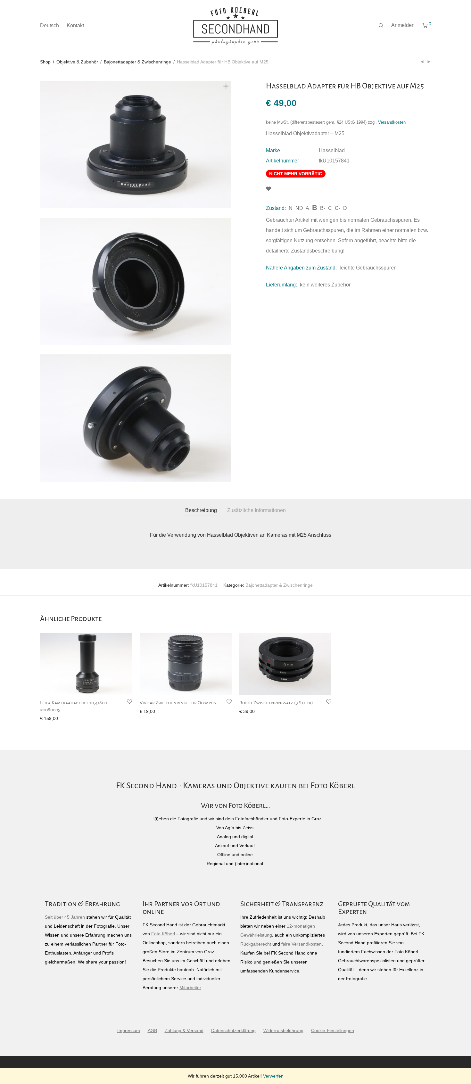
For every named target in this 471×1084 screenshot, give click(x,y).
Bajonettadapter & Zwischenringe (137, 61)
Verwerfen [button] (273, 1076)
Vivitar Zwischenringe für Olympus (178, 702)
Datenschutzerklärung (233, 1030)
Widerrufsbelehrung (283, 1030)
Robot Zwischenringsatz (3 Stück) (276, 702)
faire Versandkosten (301, 944)
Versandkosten (392, 122)
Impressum (128, 1030)
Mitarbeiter (190, 987)
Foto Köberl (163, 933)
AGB (152, 1030)
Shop (45, 61)
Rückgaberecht (255, 944)
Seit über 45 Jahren (65, 917)
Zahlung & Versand (184, 1030)
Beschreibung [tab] (201, 510)
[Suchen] (381, 26)
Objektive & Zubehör (77, 61)
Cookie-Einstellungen (332, 1030)
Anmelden (403, 25)
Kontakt (75, 25)
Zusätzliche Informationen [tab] (256, 510)
